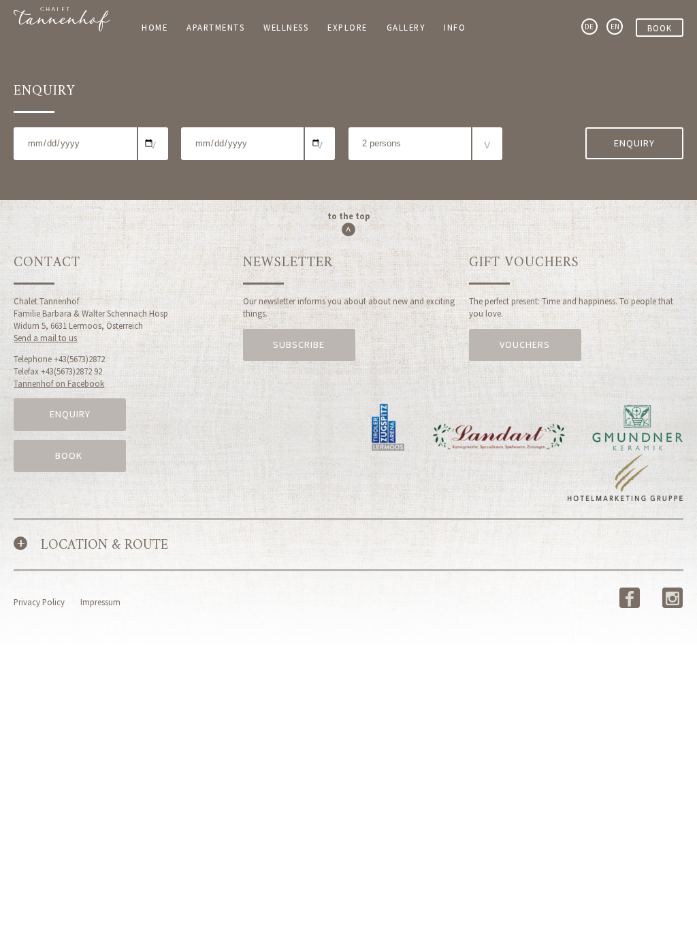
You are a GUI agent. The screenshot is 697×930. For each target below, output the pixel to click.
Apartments (215, 27)
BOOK (70, 455)
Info (455, 27)
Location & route (104, 546)
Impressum (100, 601)
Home (154, 27)
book (659, 27)
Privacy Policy (39, 601)
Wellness (285, 27)
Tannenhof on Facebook (59, 383)
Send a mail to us (45, 337)
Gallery (406, 27)
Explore (347, 27)
